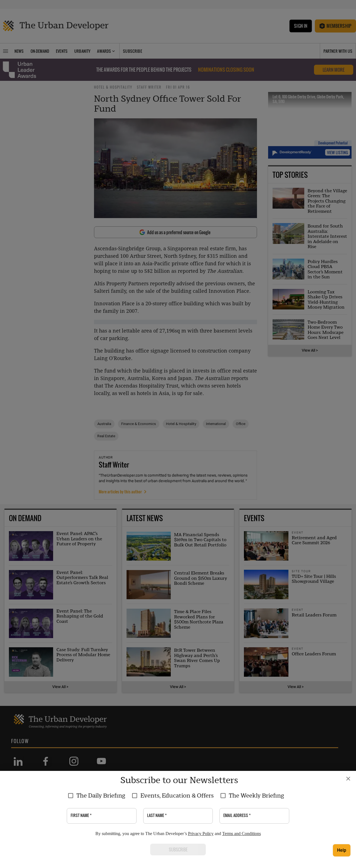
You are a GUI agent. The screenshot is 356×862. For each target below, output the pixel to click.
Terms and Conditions (241, 833)
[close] (348, 778)
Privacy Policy (201, 833)
